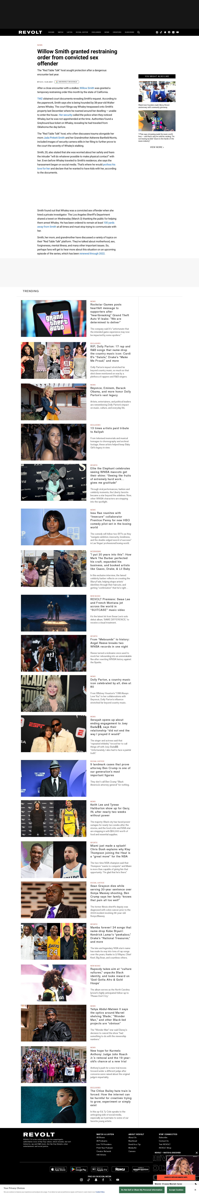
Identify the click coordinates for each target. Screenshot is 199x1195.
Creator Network (104, 1151)
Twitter (173, 32)
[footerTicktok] (88, 1181)
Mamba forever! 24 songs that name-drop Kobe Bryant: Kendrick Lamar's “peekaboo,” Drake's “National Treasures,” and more (110, 934)
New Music (95, 596)
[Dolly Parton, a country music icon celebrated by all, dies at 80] (53, 693)
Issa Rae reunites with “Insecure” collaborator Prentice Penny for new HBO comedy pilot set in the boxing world (110, 520)
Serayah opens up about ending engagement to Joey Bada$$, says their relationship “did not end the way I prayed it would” (110, 727)
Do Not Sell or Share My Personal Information (141, 1190)
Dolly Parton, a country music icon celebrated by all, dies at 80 (110, 683)
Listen (69, 32)
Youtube (177, 32)
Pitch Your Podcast (105, 1148)
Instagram (157, 32)
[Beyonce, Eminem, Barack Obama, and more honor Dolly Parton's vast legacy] (53, 402)
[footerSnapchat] (96, 1181)
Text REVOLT (165, 1144)
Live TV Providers (104, 1144)
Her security (65, 114)
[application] (176, 1168)
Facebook (169, 32)
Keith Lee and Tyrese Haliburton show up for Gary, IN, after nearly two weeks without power (110, 810)
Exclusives (96, 32)
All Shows (101, 1137)
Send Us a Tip (134, 1144)
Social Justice (82, 32)
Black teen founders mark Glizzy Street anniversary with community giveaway (154, 106)
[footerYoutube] (117, 1181)
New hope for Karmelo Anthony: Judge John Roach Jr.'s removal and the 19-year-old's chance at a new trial (110, 1056)
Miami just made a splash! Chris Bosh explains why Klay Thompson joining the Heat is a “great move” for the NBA (110, 851)
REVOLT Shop (165, 1148)
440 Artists (101, 1155)
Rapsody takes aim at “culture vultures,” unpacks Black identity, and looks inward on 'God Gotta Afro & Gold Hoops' (111, 976)
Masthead (133, 1141)
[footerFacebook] (103, 1181)
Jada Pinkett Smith (54, 137)
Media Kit (132, 1148)
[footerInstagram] (81, 1181)
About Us (132, 1137)
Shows (51, 32)
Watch (60, 32)
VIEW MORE (156, 147)
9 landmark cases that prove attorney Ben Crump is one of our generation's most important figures (110, 770)
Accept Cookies (176, 1190)
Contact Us (164, 1141)
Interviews (95, 551)
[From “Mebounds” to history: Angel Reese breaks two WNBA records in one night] (53, 653)
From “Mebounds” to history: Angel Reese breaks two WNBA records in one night (109, 643)
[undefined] (157, 91)
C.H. (41, 82)
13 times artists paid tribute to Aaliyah (109, 429)
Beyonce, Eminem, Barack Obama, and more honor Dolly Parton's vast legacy (110, 391)
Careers (132, 1151)
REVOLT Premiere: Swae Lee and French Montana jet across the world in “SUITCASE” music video (110, 604)
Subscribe (129, 32)
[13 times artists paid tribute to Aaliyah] (53, 442)
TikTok (161, 32)
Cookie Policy (100, 1192)
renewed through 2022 (92, 253)
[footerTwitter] (110, 1181)
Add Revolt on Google (68, 82)
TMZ (39, 98)
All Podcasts (102, 1141)
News (107, 32)
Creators (117, 32)
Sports (93, 465)
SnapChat (165, 32)
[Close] (195, 1189)
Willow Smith (87, 88)
